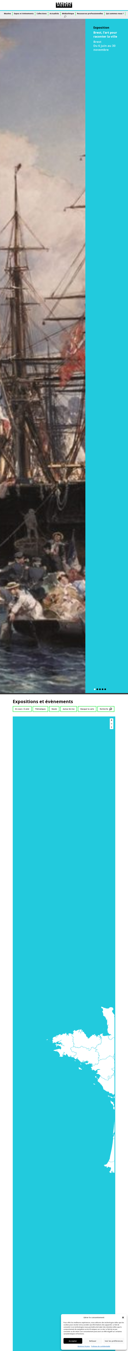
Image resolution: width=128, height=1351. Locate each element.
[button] (123, 1317)
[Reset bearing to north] (111, 727)
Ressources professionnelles (90, 13)
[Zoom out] (111, 724)
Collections (42, 13)
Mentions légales (84, 1346)
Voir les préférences (114, 1341)
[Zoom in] (111, 720)
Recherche (104, 709)
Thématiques (40, 709)
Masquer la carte (87, 709)
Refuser (92, 1341)
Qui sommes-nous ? (115, 13)
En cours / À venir (22, 709)
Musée (54, 709)
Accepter (73, 1341)
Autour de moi (68, 709)
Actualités (54, 13)
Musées (7, 13)
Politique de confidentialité (100, 1346)
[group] (64, 355)
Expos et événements (24, 13)
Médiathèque (68, 13)
